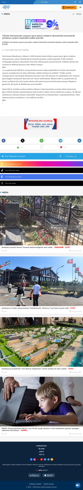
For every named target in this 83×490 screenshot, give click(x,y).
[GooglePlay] (34, 476)
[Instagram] (34, 459)
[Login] (80, 2)
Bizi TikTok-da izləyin (12, 170)
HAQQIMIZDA (41, 446)
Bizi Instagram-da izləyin (13, 164)
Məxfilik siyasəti (49, 484)
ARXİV (41, 452)
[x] (38, 459)
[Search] (75, 2)
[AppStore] (48, 476)
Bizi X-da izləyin (11, 183)
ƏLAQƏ (41, 449)
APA (4, 67)
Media (78, 14)
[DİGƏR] (79, 7)
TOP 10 (41, 454)
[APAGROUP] (41, 470)
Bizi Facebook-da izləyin (13, 177)
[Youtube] (41, 459)
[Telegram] (45, 459)
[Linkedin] (48, 459)
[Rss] (52, 459)
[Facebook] (31, 459)
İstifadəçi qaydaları (35, 484)
